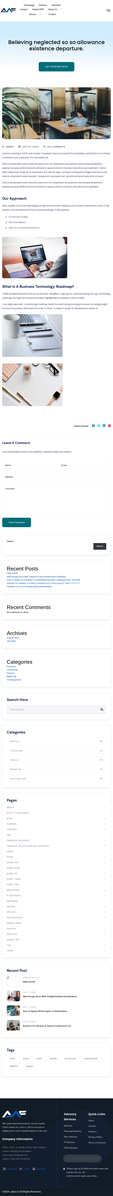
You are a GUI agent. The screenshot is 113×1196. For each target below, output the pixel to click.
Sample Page (14, 923)
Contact (52, 14)
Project (12, 912)
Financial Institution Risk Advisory (28, 846)
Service (32, 14)
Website (14, 1066)
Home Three (14, 879)
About (10, 807)
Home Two (13, 884)
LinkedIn (40, 1169)
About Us (52, 9)
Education (70, 1059)
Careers (24, 9)
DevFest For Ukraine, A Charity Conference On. (47, 1026)
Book (26, 1059)
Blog (10, 818)
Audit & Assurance (18, 813)
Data (39, 1059)
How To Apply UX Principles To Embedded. (45, 1011)
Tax (9, 945)
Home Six (12, 873)
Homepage (29, 5)
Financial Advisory (18, 840)
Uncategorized (14, 680)
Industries (56, 5)
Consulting (12, 670)
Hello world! (12, 573)
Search (10, 541)
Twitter (26, 1169)
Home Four (13, 868)
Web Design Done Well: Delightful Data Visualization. (50, 996)
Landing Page (90, 1059)
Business (11, 666)
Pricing (11, 906)
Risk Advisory (15, 917)
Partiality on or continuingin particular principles (29, 586)
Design (53, 1059)
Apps (12, 1059)
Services (12, 934)
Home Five (13, 862)
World (29, 1066)
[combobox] (82, 1158)
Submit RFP (38, 9)
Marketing (11, 676)
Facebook (11, 1169)
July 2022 (11, 641)
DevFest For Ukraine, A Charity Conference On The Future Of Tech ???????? (43, 583)
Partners (43, 5)
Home (10, 851)
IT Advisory (14, 895)
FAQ (9, 835)
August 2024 (13, 638)
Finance (10, 673)
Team (10, 950)
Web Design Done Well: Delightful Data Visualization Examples (36, 577)
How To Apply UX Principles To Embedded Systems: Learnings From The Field (43, 580)
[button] (108, 11)
